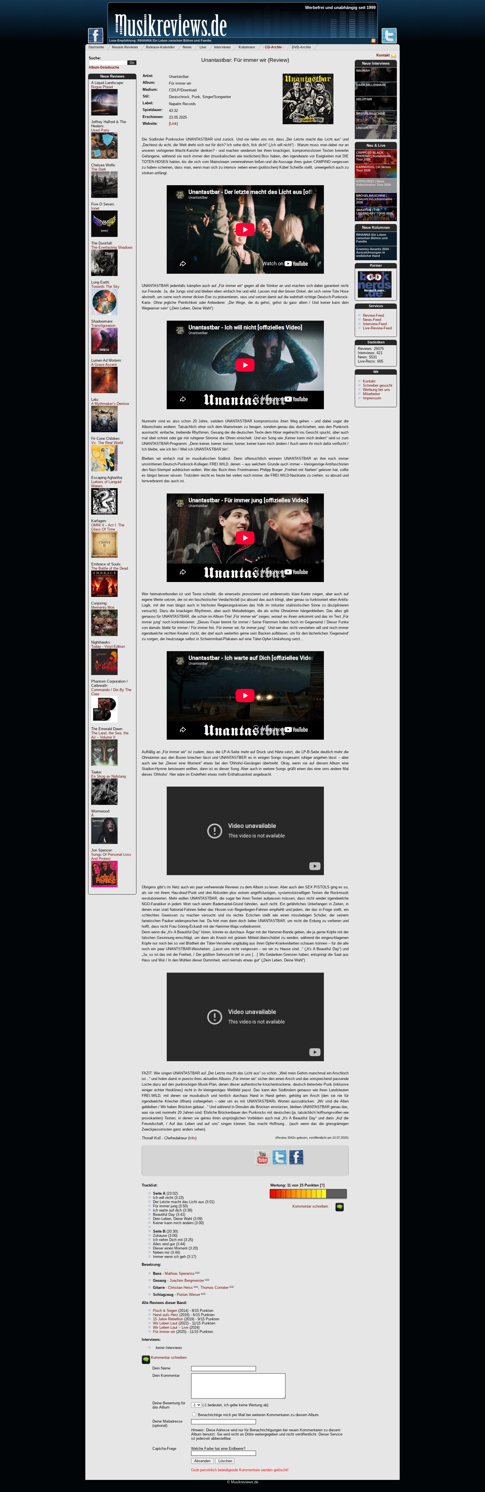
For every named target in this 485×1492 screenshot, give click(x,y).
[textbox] (108, 62)
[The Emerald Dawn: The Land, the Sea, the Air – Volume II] (104, 769)
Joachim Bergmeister (187, 1280)
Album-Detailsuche (104, 67)
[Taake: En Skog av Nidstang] (104, 808)
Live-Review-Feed (377, 328)
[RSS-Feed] (373, 41)
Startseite (96, 47)
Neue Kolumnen (376, 227)
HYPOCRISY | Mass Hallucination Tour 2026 (373, 183)
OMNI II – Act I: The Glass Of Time (107, 527)
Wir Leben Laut (165, 1323)
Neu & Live (376, 145)
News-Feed (372, 320)
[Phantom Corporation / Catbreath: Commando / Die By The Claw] (104, 725)
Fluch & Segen (165, 1310)
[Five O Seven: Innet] (104, 240)
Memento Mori (103, 607)
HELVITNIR (364, 99)
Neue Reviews (112, 76)
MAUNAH (363, 70)
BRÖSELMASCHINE (370, 113)
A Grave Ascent (104, 365)
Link (173, 123)
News (187, 47)
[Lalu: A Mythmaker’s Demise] (104, 435)
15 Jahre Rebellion (168, 1319)
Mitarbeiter (371, 394)
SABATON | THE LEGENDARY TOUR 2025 (374, 211)
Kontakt (383, 55)
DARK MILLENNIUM (370, 85)
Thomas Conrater (214, 1287)
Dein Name (161, 1368)
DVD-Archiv (301, 47)
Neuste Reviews (125, 47)
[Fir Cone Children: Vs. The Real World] (104, 474)
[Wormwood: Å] (104, 847)
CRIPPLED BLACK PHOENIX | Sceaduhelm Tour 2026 (373, 156)
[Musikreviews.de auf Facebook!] (296, 1164)
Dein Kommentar (166, 1375)
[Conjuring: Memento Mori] (104, 639)
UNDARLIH (364, 128)
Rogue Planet (102, 87)
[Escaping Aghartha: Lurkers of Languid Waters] (104, 517)
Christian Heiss (180, 1287)
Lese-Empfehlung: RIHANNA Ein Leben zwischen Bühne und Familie (160, 40)
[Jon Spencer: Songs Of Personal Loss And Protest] (104, 890)
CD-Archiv (273, 47)
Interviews (222, 47)
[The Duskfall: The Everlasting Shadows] (104, 279)
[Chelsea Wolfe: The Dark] (104, 201)
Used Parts (100, 130)
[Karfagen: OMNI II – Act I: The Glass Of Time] (104, 561)
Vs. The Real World (107, 443)
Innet (95, 208)
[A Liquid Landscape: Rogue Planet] (104, 118)
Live (203, 47)
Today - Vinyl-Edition (108, 646)
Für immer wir (164, 1332)
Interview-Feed (375, 324)
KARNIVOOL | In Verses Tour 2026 (373, 168)
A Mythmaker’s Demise (110, 404)
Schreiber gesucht (377, 385)
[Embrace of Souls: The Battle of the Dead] (104, 600)
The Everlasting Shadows (112, 247)
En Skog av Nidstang (108, 776)
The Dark (98, 169)
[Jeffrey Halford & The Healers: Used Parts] (104, 162)
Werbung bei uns (376, 390)
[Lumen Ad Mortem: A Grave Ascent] (104, 396)
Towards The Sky (105, 286)
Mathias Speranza (179, 1273)
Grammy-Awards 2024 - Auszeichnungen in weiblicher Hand (373, 252)
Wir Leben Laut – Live (170, 1327)
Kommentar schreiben (310, 1206)
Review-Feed (373, 315)
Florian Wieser (188, 1294)
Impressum (372, 398)
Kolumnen (247, 47)
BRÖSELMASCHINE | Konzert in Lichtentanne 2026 (374, 199)
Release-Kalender (160, 47)
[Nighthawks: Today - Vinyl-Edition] (104, 678)
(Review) (245, 60)
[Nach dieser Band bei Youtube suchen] (262, 1165)
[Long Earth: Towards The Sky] (104, 318)
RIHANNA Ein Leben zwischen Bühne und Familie (372, 238)
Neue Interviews (376, 63)
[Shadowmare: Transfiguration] (104, 357)
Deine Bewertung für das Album (168, 1405)
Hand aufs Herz (165, 1315)
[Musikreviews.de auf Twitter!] (279, 1164)
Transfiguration (103, 325)
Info (192, 1138)
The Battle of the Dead (109, 568)
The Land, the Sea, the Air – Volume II (110, 735)
